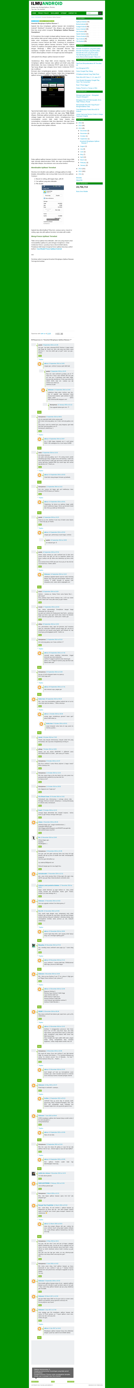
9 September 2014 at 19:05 (56, 363)
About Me (79, 180)
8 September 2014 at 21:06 (50, 345)
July (81, 149)
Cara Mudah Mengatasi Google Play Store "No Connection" (87, 81)
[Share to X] (60, 334)
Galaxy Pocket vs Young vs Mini (86, 88)
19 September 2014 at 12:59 (51, 624)
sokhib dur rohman (44, 1173)
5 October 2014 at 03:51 (60, 723)
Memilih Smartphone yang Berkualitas (88, 48)
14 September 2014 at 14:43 (62, 389)
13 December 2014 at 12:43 (57, 1026)
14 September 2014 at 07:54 (51, 552)
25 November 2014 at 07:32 (53, 945)
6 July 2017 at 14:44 (55, 1328)
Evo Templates (98, 1385)
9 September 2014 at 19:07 (56, 439)
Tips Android (80, 39)
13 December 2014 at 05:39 (51, 1011)
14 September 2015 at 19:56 (57, 1132)
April (81, 157)
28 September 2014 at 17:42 (57, 653)
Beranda (79, 177)
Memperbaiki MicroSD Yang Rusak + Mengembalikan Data (88, 105)
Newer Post (35, 1381)
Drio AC (40, 911)
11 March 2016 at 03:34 (60, 1205)
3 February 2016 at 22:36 (57, 1183)
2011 (79, 174)
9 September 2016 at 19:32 (52, 1280)
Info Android (35, 21)
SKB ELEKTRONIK (44, 1183)
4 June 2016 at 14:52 (52, 1263)
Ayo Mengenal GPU (82, 68)
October (82, 136)
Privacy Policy (43, 13)
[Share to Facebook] (62, 334)
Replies (41, 359)
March (82, 160)
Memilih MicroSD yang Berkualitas (87, 53)
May (81, 154)
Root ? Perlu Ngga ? (82, 85)
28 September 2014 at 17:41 (57, 687)
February (83, 162)
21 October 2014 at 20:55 (53, 786)
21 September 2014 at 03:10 (54, 639)
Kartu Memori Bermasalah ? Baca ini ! (88, 57)
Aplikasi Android (81, 22)
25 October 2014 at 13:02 (57, 796)
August (82, 146)
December (83, 130)
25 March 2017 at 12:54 (51, 1296)
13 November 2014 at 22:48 (49, 837)
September (83, 139)
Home (34, 13)
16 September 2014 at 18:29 (50, 591)
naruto (40, 737)
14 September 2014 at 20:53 (57, 474)
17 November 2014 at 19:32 (52, 901)
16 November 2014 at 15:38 (54, 851)
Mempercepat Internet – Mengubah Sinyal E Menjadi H (87, 96)
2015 (80, 125)
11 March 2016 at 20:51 (55, 1223)
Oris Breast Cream (43, 796)
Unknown (51, 389)
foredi (40, 810)
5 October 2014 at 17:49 (50, 737)
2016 (80, 123)
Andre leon (41, 699)
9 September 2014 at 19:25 (58, 371)
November (83, 133)
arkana (40, 822)
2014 (80, 128)
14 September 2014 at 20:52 (57, 532)
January (82, 165)
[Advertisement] (52, 142)
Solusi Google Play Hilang (84, 71)
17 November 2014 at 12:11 (55, 873)
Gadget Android (81, 26)
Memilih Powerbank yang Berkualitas (88, 51)
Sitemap (64, 13)
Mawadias (41, 945)
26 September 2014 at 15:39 (54, 672)
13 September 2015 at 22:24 (54, 1144)
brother (46, 1098)
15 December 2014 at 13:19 (57, 1069)
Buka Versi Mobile (82, 191)
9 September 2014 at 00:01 (54, 416)
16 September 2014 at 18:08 (59, 540)
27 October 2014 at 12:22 (49, 810)
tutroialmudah (42, 873)
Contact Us (72, 13)
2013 (80, 168)
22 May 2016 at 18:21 (52, 1241)
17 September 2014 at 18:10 (51, 607)
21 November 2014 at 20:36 (51, 911)
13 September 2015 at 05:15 (57, 1098)
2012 (80, 171)
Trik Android (80, 41)
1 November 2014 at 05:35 (50, 822)
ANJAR (40, 1011)
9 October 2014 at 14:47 (53, 761)
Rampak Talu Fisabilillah (45, 1205)
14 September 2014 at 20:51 (57, 501)
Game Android (80, 29)
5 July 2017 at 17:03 (50, 1309)
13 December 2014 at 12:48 (57, 989)
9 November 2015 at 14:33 (58, 1173)
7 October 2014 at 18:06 (50, 749)
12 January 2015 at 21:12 (65, 404)
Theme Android (81, 36)
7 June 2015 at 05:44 (51, 1115)
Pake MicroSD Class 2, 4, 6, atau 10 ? (88, 77)
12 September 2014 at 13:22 (51, 517)
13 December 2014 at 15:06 (54, 1051)
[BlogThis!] (58, 334)
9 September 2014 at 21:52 (50, 452)
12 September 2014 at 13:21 (54, 486)
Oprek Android (80, 34)
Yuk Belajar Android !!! (46, 1385)
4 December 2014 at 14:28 (52, 974)
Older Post (70, 1381)
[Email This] (56, 334)
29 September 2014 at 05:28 (54, 699)
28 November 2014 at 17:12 (57, 960)
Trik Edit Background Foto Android (87, 55)
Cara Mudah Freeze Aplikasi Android (49, 249)
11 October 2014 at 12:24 (53, 773)
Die (39, 837)
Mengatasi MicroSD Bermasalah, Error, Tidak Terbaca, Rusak (88, 101)
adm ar (46, 363)
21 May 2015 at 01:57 (51, 1085)
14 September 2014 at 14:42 (59, 574)
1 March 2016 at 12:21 (52, 1193)
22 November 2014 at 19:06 (57, 931)
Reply (40, 355)
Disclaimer (55, 13)
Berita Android (80, 24)
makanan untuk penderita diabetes (48, 885)
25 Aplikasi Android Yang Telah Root (87, 74)
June (81, 152)
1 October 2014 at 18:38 (56, 714)
